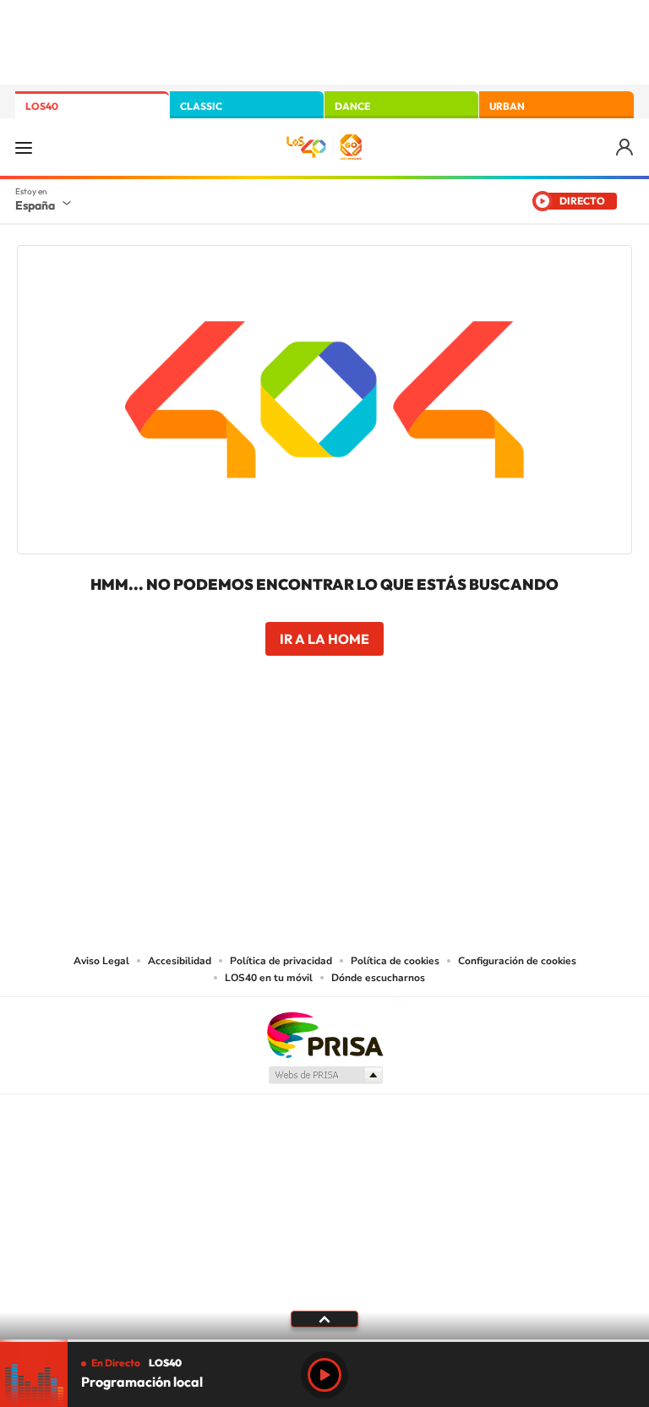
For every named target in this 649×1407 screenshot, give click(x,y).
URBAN (507, 106)
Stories (425, 752)
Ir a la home (324, 638)
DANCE (352, 106)
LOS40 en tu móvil (269, 977)
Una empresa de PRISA (324, 1034)
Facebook (358, 752)
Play (324, 1375)
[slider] (324, 1340)
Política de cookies (395, 961)
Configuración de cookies (517, 961)
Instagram (223, 752)
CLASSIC (201, 106)
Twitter (324, 752)
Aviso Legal (101, 961)
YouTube (290, 752)
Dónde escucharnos (378, 977)
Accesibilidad (179, 961)
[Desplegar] (324, 1318)
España (35, 205)
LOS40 (41, 106)
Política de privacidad (281, 961)
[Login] (626, 147)
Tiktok (256, 752)
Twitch (392, 752)
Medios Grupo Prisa (325, 1075)
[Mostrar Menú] (24, 147)
